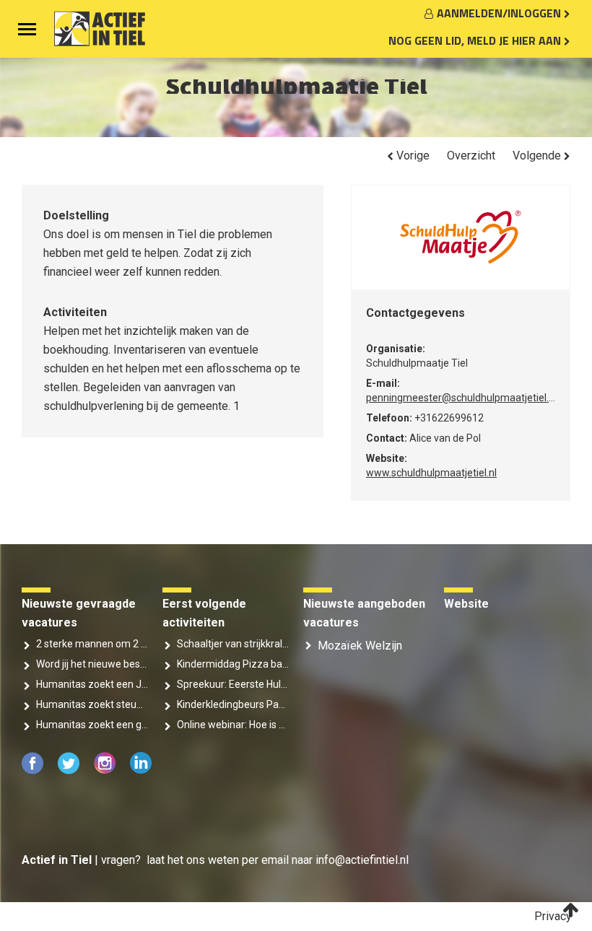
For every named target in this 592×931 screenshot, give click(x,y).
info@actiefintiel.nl (362, 860)
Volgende (538, 155)
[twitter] (70, 770)
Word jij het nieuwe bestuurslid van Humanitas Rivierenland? (92, 664)
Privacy (553, 916)
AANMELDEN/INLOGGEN (500, 13)
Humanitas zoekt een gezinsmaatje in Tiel (92, 724)
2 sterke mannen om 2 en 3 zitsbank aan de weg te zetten (92, 644)
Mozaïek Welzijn (360, 645)
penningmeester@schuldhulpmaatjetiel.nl (461, 397)
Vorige (411, 155)
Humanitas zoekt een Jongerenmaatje (92, 684)
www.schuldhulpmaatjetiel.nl (431, 472)
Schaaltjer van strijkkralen (233, 644)
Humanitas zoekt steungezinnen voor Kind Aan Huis (92, 704)
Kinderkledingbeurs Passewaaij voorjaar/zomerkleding (233, 704)
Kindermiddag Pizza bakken (233, 664)
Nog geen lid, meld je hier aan (476, 40)
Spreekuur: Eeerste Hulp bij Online (233, 684)
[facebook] (34, 770)
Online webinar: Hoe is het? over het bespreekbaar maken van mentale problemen (233, 724)
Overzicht (471, 155)
